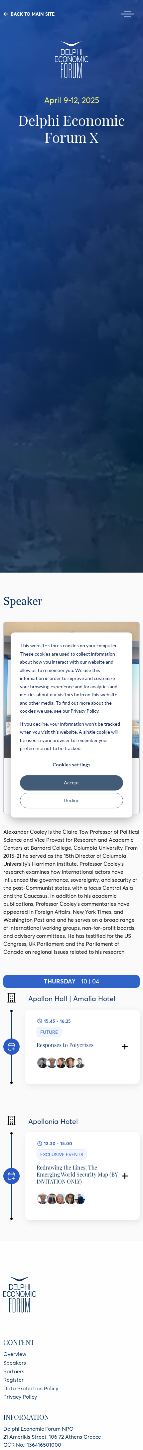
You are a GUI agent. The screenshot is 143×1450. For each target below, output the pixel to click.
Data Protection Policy (30, 1388)
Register (13, 1379)
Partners (13, 1371)
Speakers (14, 1362)
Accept (71, 782)
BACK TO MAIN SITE (33, 14)
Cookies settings (71, 765)
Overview (14, 1354)
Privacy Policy (20, 1396)
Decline (71, 800)
